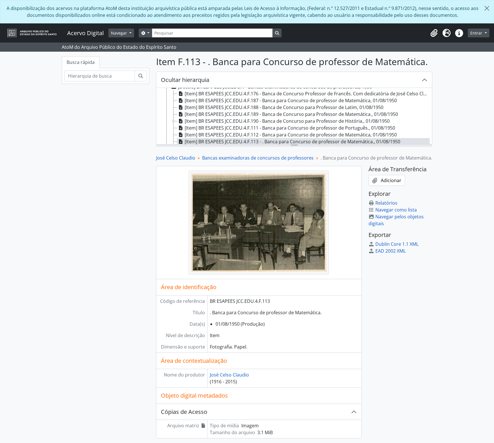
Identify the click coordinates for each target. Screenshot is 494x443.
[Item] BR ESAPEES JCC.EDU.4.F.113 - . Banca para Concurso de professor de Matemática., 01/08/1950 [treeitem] (292, 141)
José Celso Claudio (175, 158)
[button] (434, 33)
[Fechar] (487, 8)
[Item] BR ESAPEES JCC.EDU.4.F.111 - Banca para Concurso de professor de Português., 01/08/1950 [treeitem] (290, 128)
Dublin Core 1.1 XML (397, 244)
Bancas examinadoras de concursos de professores (258, 158)
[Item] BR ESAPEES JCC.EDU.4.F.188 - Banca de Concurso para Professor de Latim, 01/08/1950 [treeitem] (284, 107)
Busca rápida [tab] (81, 62)
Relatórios (386, 203)
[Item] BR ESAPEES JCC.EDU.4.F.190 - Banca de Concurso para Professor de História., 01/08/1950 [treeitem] (287, 121)
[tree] (294, 116)
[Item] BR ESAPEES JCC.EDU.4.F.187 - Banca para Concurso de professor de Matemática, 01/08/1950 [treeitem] (291, 100)
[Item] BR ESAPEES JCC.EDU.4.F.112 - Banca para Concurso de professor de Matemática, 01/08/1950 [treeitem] (291, 135)
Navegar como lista (396, 210)
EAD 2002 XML (390, 251)
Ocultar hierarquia (185, 80)
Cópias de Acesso (184, 412)
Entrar (476, 33)
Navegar (119, 33)
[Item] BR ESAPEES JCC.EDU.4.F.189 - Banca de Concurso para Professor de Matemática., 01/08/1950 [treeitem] (291, 114)
